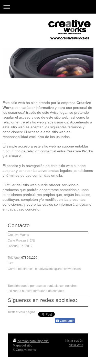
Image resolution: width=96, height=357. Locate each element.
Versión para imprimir (33, 341)
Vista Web (76, 345)
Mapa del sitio (22, 345)
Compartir (66, 321)
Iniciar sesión (74, 340)
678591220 (29, 257)
